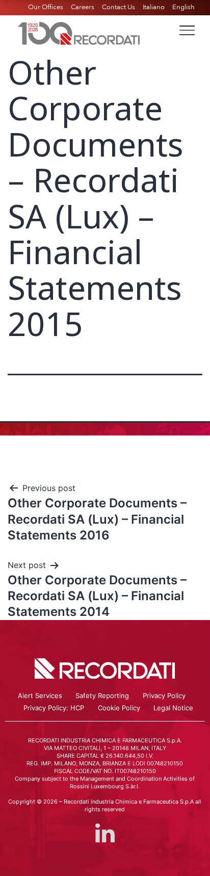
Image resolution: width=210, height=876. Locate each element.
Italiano (154, 7)
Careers (82, 7)
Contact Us (118, 7)
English (183, 7)
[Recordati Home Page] (79, 32)
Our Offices (45, 7)
